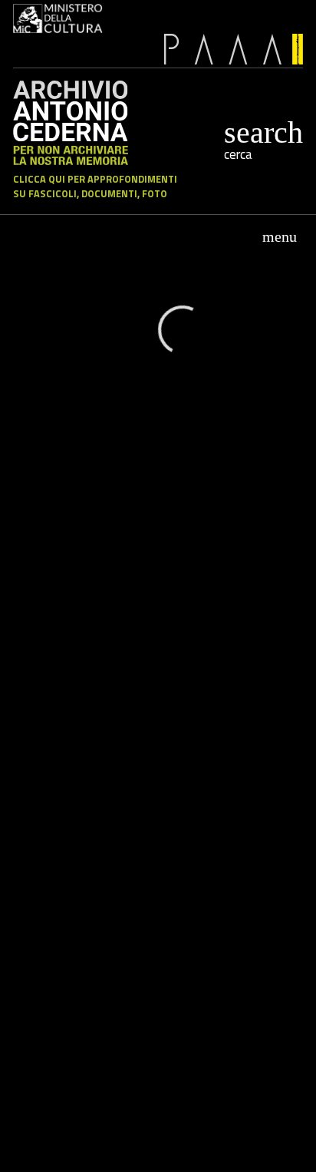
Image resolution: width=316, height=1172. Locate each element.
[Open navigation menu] (279, 235)
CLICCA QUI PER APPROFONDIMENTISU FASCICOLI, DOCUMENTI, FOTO (95, 186)
